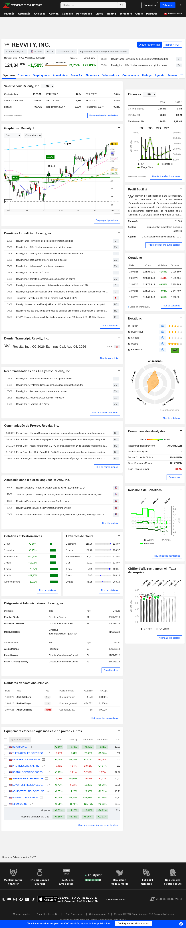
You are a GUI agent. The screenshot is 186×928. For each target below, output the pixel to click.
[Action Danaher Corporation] (43, 760)
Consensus (129, 75)
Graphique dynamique (107, 220)
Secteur (172, 75)
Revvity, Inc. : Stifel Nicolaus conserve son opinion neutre (139, 65)
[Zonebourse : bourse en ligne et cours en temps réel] (22, 5)
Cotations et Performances (23, 536)
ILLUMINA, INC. (20, 804)
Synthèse (9, 75)
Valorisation (110, 75)
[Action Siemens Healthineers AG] (46, 779)
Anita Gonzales (24, 710)
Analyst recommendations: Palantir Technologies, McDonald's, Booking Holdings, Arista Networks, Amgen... (62, 514)
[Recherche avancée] (122, 5)
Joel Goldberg (24, 697)
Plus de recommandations (105, 412)
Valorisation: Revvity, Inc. (22, 86)
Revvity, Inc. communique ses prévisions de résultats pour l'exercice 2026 (52, 285)
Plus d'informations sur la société (163, 245)
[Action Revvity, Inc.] (30, 747)
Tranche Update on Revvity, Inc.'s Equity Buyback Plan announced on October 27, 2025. (59, 494)
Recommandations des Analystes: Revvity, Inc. (37, 371)
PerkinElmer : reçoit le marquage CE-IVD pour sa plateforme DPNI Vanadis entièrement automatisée (62, 446)
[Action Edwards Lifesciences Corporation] (48, 785)
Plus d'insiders (111, 670)
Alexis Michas (11, 649)
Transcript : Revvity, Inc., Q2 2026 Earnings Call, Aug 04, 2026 (46, 298)
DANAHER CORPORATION (26, 759)
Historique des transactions (104, 718)
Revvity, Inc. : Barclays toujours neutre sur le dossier (41, 260)
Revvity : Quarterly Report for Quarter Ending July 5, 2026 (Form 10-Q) (50, 488)
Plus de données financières (166, 176)
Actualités (59, 75)
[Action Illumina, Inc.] (31, 804)
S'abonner (167, 5)
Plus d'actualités (110, 325)
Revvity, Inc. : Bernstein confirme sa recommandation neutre (45, 279)
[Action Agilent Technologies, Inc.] (48, 791)
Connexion (149, 5)
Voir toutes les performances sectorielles (98, 825)
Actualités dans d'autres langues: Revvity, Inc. (37, 479)
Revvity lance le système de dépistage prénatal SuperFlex (139, 59)
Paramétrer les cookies (48, 914)
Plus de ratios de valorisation (103, 115)
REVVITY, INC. (19, 747)
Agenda (159, 75)
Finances (92, 75)
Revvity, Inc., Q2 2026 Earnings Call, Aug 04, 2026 (49, 346)
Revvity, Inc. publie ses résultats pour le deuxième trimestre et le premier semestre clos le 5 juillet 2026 (62, 291)
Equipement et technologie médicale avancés (164, 229)
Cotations (24, 75)
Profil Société (137, 189)
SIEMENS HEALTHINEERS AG (27, 778)
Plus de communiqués (107, 467)
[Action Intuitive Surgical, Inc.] (43, 766)
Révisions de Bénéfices (145, 490)
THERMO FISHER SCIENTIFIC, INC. (28, 753)
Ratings (147, 75)
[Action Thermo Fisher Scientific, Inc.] (48, 753)
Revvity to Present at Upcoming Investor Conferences (42, 501)
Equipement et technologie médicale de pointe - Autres (43, 731)
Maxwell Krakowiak (14, 623)
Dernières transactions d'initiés (26, 683)
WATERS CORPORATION (25, 797)
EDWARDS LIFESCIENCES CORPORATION (28, 785)
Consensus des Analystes (146, 431)
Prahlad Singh (11, 617)
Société (76, 75)
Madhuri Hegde (12, 632)
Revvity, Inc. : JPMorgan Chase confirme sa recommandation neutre (49, 253)
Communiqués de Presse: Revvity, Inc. (31, 425)
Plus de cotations (47, 590)
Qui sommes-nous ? (99, 914)
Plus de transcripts (109, 358)
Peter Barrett (11, 655)
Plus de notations (171, 418)
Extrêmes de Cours (80, 536)
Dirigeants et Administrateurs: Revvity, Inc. (34, 603)
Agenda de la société (169, 638)
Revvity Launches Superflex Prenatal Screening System (43, 508)
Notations (135, 318)
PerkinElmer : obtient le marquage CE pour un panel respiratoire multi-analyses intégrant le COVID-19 (62, 439)
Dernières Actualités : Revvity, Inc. (28, 233)
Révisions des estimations (167, 556)
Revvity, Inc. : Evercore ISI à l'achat (33, 272)
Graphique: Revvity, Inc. (21, 128)
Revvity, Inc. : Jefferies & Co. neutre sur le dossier (40, 266)
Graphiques (40, 75)
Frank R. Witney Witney (16, 661)
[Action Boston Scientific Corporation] (48, 772)
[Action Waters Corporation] (41, 798)
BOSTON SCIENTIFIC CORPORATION (28, 772)
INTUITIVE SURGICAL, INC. (26, 766)
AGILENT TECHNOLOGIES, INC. (28, 791)
